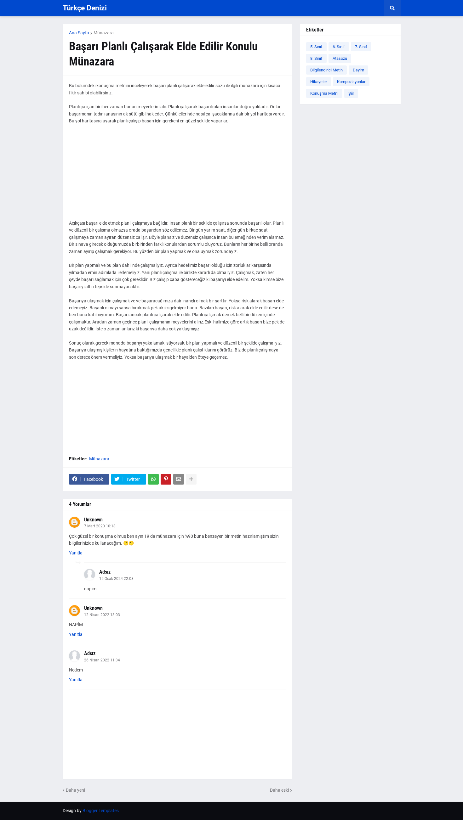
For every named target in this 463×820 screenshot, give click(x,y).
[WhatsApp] (153, 479)
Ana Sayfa (79, 33)
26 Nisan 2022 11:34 (102, 660)
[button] (392, 8)
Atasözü (340, 58)
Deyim (358, 70)
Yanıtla (76, 552)
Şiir (351, 93)
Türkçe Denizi (85, 8)
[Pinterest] (166, 479)
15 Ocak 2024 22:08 (116, 578)
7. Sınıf (361, 46)
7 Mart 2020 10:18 (100, 526)
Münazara (104, 33)
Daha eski (279, 790)
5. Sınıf (316, 46)
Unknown (93, 520)
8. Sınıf (316, 58)
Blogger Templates (101, 810)
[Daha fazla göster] (191, 479)
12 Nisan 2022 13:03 (102, 615)
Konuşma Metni (324, 93)
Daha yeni (75, 790)
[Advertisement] (177, 176)
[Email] (178, 479)
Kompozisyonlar (351, 81)
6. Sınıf (339, 46)
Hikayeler (318, 81)
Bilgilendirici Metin (326, 70)
